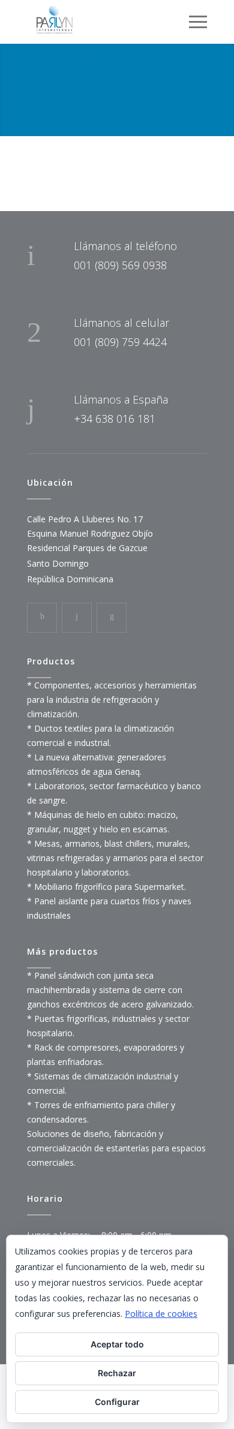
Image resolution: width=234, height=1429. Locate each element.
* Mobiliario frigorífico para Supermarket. (106, 886)
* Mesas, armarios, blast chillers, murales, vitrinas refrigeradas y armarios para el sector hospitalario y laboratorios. (115, 858)
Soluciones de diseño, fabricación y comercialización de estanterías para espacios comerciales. (116, 1148)
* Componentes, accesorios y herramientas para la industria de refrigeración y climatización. (112, 699)
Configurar (117, 1402)
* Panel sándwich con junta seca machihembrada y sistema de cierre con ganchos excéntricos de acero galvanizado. (110, 990)
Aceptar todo (117, 1344)
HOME (44, 116)
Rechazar (117, 1373)
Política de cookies (161, 1313)
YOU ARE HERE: (53, 104)
